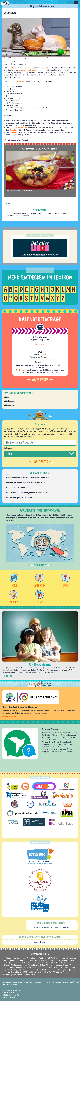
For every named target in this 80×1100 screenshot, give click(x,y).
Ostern (48, 68)
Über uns (29, 982)
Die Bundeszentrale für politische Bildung (28, 965)
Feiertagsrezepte (22, 216)
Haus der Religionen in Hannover (16, 64)
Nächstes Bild (75, 168)
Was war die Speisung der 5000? (19, 497)
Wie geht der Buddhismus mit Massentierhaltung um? (27, 482)
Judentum (22, 70)
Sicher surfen (13, 984)
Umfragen (39, 585)
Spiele (13, 585)
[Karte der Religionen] (40, 543)
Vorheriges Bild (5, 168)
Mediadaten (48, 982)
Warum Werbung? (40, 235)
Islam (44, 70)
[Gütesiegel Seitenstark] (40, 856)
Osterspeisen (9, 405)
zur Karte (40, 565)
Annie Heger (40, 942)
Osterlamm (12, 68)
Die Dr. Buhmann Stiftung (57, 965)
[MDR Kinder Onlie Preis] (40, 903)
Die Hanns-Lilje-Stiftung (40, 963)
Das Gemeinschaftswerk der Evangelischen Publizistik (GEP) (27, 958)
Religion (8, 448)
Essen (8, 213)
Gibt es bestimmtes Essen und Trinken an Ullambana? (27, 477)
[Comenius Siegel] (40, 880)
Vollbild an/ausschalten (72, 187)
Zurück (10, 203)
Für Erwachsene (61, 982)
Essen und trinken (50, 213)
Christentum (32, 70)
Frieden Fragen (50, 729)
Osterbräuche (35, 213)
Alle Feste (40, 380)
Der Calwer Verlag (51, 967)
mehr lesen (8, 676)
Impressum (6, 982)
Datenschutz (18, 982)
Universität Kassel (21, 963)
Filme (39, 602)
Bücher (14, 602)
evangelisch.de (8, 992)
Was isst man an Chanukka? (17, 487)
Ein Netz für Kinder (33, 967)
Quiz (65, 585)
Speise (62, 213)
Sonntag (22, 370)
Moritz (13, 61)
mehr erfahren (10, 716)
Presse (38, 982)
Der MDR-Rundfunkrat (29, 972)
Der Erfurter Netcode (26, 974)
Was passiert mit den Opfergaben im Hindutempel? (26, 492)
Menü (76, 2)
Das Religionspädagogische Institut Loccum (35, 970)
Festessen (10, 216)
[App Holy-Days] (40, 683)
